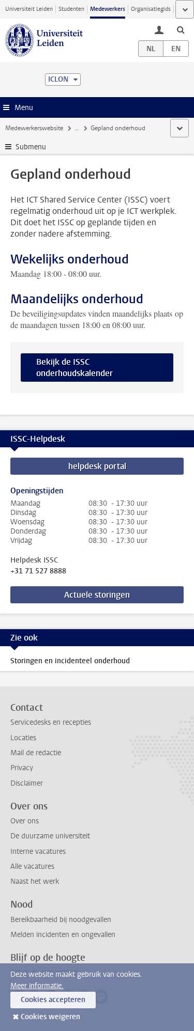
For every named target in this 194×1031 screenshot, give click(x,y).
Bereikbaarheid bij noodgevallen (60, 920)
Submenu (31, 147)
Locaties (23, 738)
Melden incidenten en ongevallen (62, 935)
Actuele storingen (97, 594)
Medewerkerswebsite (34, 128)
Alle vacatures (32, 866)
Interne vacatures (38, 851)
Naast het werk (34, 881)
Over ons (24, 821)
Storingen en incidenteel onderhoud (70, 661)
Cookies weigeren (50, 1017)
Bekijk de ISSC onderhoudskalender (74, 367)
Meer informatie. (37, 986)
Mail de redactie (35, 753)
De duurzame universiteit (50, 836)
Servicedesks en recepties (50, 722)
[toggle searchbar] (180, 29)
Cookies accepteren (53, 1000)
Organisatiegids (151, 9)
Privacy (21, 768)
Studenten (71, 9)
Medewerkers (107, 9)
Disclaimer (26, 783)
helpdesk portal (97, 466)
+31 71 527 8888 (38, 571)
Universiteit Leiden (29, 9)
